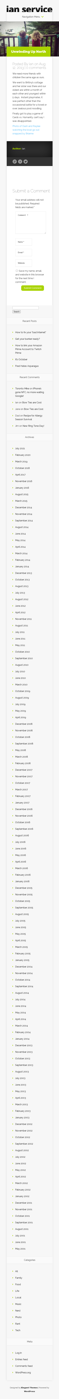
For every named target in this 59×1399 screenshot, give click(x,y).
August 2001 (21, 1229)
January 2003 (22, 1117)
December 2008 (24, 724)
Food (18, 1284)
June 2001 (20, 1242)
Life (17, 1291)
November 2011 (23, 619)
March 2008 (21, 756)
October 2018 (22, 468)
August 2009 (22, 697)
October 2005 (22, 901)
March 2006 (21, 868)
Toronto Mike (22, 388)
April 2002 (20, 1176)
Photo (18, 1317)
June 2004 (20, 1006)
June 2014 (20, 533)
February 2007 (23, 796)
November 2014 (23, 514)
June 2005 (20, 927)
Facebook (20, 161)
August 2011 (21, 625)
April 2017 (20, 474)
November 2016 (23, 481)
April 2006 (20, 861)
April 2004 (20, 1019)
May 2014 (20, 540)
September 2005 (24, 907)
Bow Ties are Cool (32, 402)
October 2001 (22, 1216)
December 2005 (23, 888)
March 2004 (21, 1025)
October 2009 (22, 691)
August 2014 (21, 527)
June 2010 (20, 678)
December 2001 (23, 1202)
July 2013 (20, 592)
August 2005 (22, 914)
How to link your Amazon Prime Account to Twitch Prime (28, 349)
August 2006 (22, 835)
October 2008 (22, 737)
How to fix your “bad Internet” (30, 332)
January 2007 (22, 802)
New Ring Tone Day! (33, 426)
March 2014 (21, 553)
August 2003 (22, 1071)
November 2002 (24, 1130)
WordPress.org (23, 1372)
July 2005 (20, 920)
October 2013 (22, 579)
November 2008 (24, 730)
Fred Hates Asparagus (27, 366)
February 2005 (23, 953)
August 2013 (21, 586)
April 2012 (20, 612)
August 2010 (21, 665)
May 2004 (20, 1012)
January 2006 (22, 881)
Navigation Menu (31, 17)
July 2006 (20, 842)
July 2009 (20, 704)
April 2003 (20, 1098)
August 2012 (21, 599)
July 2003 (20, 1078)
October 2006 (22, 822)
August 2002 (22, 1150)
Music (18, 1304)
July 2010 (20, 671)
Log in (18, 1353)
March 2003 (21, 1104)
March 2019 (21, 461)
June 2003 (20, 1084)
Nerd (17, 1310)
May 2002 (20, 1170)
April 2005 (20, 940)
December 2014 (23, 507)
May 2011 (20, 645)
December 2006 (24, 809)
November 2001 (23, 1209)
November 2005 (24, 894)
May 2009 (20, 710)
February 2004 (23, 1032)
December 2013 (23, 573)
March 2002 (21, 1183)
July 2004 (20, 999)
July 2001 (20, 1235)
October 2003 (22, 1058)
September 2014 (24, 520)
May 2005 (20, 934)
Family (18, 1277)
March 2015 (21, 501)
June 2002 (20, 1163)
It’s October (21, 359)
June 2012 (20, 606)
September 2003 (24, 1065)
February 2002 (23, 1189)
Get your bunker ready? (27, 339)
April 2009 (20, 717)
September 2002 (24, 1143)
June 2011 (20, 638)
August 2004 (22, 993)
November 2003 (24, 1052)
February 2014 (22, 560)
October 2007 (22, 783)
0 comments (36, 68)
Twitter (25, 161)
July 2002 (20, 1157)
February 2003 (23, 1111)
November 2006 (24, 815)
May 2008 (20, 750)
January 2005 (22, 960)
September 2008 (24, 743)
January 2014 (22, 566)
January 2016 (22, 487)
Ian (31, 64)
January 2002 (22, 1196)
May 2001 (20, 1248)
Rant (17, 1323)
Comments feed (24, 1366)
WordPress (29, 1391)
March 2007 (21, 789)
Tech (17, 1330)
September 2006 (24, 829)
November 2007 (24, 776)
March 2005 (21, 947)
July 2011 (20, 632)
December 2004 (24, 966)
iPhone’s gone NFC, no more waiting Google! (29, 392)
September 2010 (24, 658)
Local (18, 1297)
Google (14, 161)
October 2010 (22, 651)
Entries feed (21, 1359)
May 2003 (20, 1091)
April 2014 (20, 546)
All (16, 1271)
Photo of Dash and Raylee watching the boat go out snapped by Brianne (26, 130)
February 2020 (23, 455)
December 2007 (23, 770)
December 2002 (23, 1124)
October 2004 (22, 979)
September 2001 (24, 1222)
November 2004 (24, 973)
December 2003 (23, 1045)
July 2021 (20, 448)
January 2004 (22, 1038)
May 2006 (20, 855)
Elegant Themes (29, 1388)
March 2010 (21, 684)
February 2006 (23, 874)
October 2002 (22, 1137)
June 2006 (20, 848)
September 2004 (24, 986)
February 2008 (23, 763)
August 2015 (21, 494)
